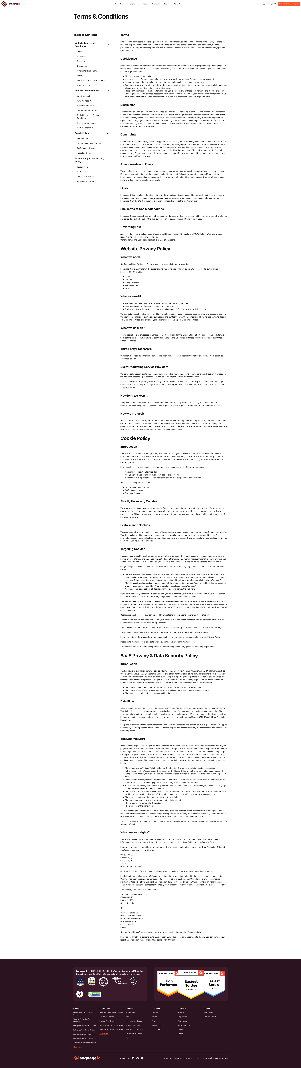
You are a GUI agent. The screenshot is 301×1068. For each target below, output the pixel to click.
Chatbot (154, 1017)
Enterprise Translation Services (84, 1026)
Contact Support (210, 1017)
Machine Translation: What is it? (84, 1038)
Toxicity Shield (131, 1012)
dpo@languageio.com (130, 850)
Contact (180, 1034)
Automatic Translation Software (84, 1043)
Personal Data (206, 1058)
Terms (197, 1058)
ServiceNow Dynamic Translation (111, 1029)
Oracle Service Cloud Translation (111, 1025)
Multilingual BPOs (184, 1025)
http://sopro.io (131, 384)
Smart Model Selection (134, 1025)
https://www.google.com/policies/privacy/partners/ (198, 580)
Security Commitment (220, 1058)
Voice (154, 1021)
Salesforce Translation (107, 1017)
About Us (181, 1012)
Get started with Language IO (288, 4)
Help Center (182, 1017)
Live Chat (155, 1012)
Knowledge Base (158, 1025)
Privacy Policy (213, 637)
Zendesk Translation (106, 1021)
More (127, 1038)
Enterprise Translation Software (84, 1030)
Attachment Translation (134, 1034)
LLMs (127, 1017)
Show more (77, 1047)
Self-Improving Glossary (134, 1021)
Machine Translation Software (84, 1034)
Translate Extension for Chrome (111, 1012)
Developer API (271, 4)
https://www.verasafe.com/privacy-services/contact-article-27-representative (192, 885)
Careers (181, 1029)
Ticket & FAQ (156, 1029)
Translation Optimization (134, 1029)
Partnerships (182, 1021)
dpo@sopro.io (129, 387)
